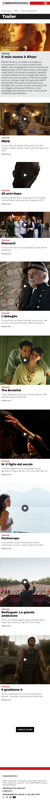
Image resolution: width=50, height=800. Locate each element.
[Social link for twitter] (3, 797)
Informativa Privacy (13, 788)
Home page (6, 11)
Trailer (15, 11)
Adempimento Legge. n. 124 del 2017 (21, 794)
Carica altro (25, 729)
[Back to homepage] (9, 776)
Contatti (7, 791)
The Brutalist (11, 390)
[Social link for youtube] (14, 797)
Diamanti (8, 243)
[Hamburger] (45, 3)
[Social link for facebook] (7, 797)
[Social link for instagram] (10, 797)
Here (5, 141)
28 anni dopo (11, 193)
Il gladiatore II (11, 689)
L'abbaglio (9, 316)
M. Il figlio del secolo (17, 464)
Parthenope (10, 538)
